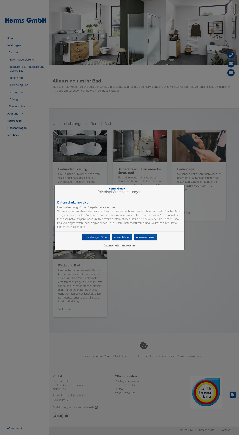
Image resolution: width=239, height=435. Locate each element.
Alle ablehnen (122, 237)
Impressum (128, 245)
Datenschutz (111, 245)
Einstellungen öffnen (96, 237)
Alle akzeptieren (145, 237)
